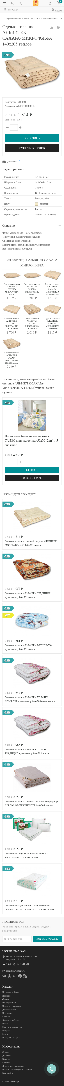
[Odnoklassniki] (9, 976)
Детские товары (9, 1009)
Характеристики (13, 169)
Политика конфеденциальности (17, 1069)
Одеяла (5, 999)
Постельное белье (10, 992)
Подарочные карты (11, 1037)
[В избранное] (58, 27)
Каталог (13, 9)
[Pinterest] (20, 976)
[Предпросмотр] (32, 415)
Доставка (6, 1055)
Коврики (6, 1016)
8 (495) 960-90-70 (17, 964)
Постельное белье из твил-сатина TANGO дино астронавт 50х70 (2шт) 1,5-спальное (32, 440)
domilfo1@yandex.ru (15, 970)
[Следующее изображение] (57, 415)
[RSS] (25, 976)
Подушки (6, 995)
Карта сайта (7, 1072)
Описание (9, 225)
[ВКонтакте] (4, 976)
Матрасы (6, 1030)
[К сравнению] (51, 27)
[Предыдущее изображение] (6, 415)
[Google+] (15, 976)
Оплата (5, 1052)
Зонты (5, 1033)
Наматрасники (9, 1002)
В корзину (32, 138)
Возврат (6, 1059)
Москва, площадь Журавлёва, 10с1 (22, 956)
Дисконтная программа (13, 1065)
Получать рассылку (47, 938)
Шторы (5, 1023)
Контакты (6, 1062)
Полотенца (7, 1013)
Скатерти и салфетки (12, 1026)
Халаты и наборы (10, 1019)
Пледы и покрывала (11, 1006)
